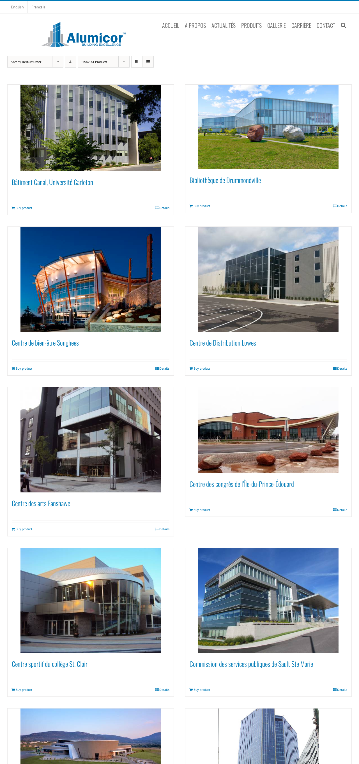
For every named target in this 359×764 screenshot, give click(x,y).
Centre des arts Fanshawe (41, 503)
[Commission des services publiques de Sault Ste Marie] (268, 600)
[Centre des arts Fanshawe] (91, 439)
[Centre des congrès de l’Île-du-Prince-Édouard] (268, 430)
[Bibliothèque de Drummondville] (268, 127)
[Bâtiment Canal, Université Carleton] (91, 128)
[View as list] (147, 61)
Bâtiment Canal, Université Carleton (52, 182)
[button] (343, 25)
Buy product (24, 208)
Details (164, 208)
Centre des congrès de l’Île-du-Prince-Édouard (242, 484)
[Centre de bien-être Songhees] (91, 279)
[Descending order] (70, 62)
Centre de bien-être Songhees (45, 342)
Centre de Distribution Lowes (223, 342)
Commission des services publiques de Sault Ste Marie (251, 664)
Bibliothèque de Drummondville (225, 180)
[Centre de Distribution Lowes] (268, 279)
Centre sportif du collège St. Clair (50, 664)
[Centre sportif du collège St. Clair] (91, 600)
